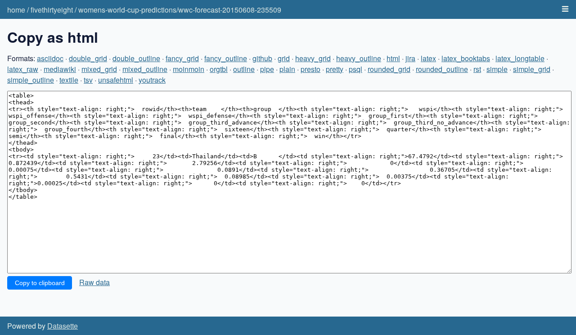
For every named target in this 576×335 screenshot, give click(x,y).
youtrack (152, 80)
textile (68, 80)
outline (244, 69)
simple (497, 69)
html (393, 58)
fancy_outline (225, 58)
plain (287, 69)
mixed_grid (99, 69)
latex (428, 58)
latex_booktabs (465, 58)
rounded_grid (389, 69)
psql (355, 69)
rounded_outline (442, 69)
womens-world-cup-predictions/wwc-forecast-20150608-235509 (179, 9)
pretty (334, 69)
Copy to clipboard (40, 282)
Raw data (94, 282)
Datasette (62, 326)
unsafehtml (115, 80)
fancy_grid (182, 58)
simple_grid (531, 69)
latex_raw (22, 69)
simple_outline (30, 80)
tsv (88, 80)
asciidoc (50, 58)
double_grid (88, 58)
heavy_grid (313, 58)
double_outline (136, 58)
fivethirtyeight (52, 9)
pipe (267, 69)
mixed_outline (144, 69)
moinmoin (188, 69)
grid (284, 58)
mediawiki (60, 69)
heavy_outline (358, 58)
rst (477, 69)
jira (410, 58)
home (16, 9)
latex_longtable (519, 58)
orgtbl (219, 69)
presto (310, 69)
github (262, 58)
